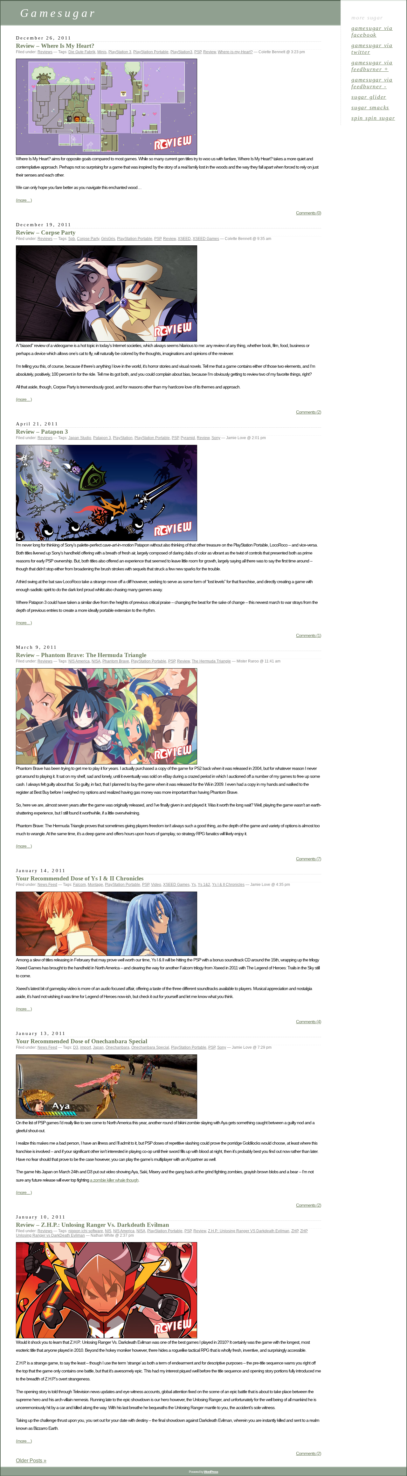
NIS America (79, 661)
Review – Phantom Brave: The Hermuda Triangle (81, 655)
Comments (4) (308, 1021)
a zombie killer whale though (114, 1180)
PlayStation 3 (119, 52)
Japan (98, 1047)
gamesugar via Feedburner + (372, 65)
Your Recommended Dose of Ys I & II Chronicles (79, 878)
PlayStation (123, 438)
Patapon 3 (102, 438)
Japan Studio (79, 438)
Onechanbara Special (150, 1047)
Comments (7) (308, 858)
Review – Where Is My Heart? (55, 45)
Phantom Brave (115, 661)
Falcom (79, 884)
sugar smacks (370, 107)
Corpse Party (88, 238)
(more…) (24, 200)
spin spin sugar (373, 118)
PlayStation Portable (151, 52)
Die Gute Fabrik (81, 52)
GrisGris (108, 238)
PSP (197, 52)
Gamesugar (58, 12)
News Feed (47, 884)
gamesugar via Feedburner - (372, 83)
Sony (215, 438)
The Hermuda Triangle (211, 661)
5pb (71, 238)
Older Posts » (31, 1460)
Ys (193, 884)
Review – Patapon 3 (42, 431)
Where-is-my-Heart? (235, 52)
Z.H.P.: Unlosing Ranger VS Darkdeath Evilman (248, 1231)
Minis (102, 52)
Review (209, 52)
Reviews (45, 52)
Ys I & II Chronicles (228, 884)
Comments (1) (308, 635)
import (85, 1047)
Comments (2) (308, 412)
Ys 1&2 (204, 884)
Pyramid (188, 438)
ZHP (294, 1231)
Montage (95, 884)
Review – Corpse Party (46, 232)
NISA (96, 661)
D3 (75, 1047)
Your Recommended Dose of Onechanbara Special (81, 1041)
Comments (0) (308, 212)
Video (156, 884)
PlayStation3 (181, 52)
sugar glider (368, 97)
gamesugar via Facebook (372, 31)
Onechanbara (117, 1047)
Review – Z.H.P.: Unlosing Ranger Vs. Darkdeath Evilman (92, 1224)
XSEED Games (206, 238)
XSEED (184, 238)
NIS (108, 1231)
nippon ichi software (85, 1231)
